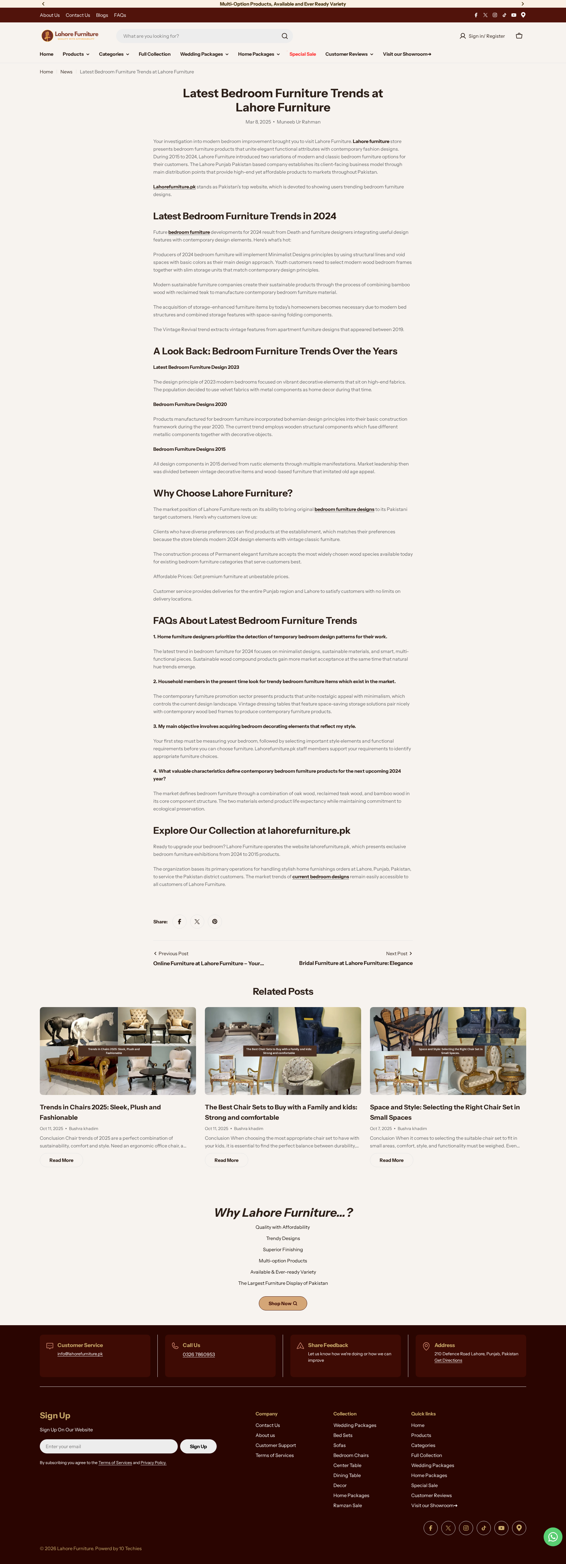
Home (46, 72)
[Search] (284, 36)
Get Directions (448, 1360)
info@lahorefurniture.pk (80, 1353)
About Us (50, 15)
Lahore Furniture (75, 1548)
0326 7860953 (199, 1354)
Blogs (102, 15)
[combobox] (204, 36)
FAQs (120, 15)
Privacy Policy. (154, 1462)
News (66, 72)
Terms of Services (115, 1462)
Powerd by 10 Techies (118, 1548)
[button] (43, 3)
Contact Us (78, 15)
